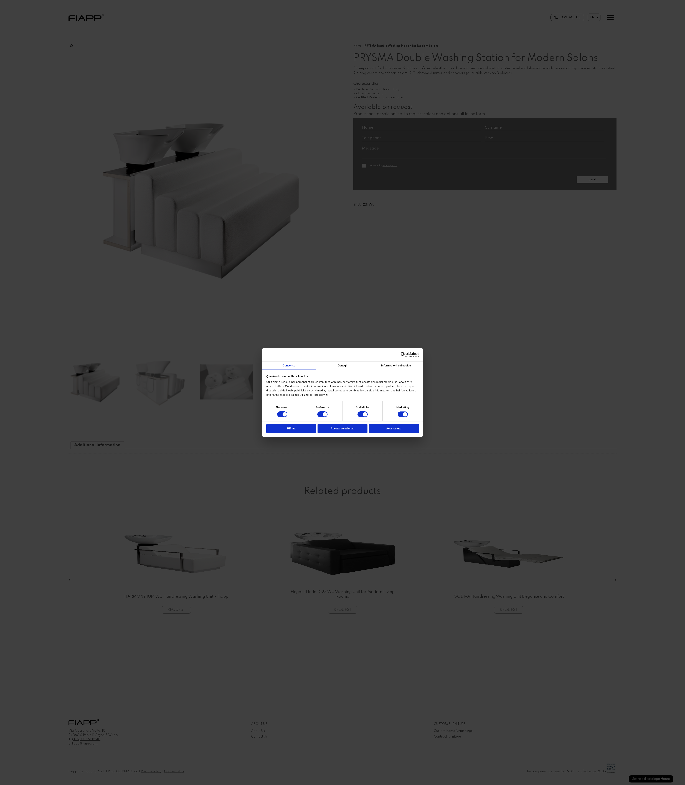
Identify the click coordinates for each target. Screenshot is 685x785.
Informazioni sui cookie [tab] (396, 365)
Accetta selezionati (342, 428)
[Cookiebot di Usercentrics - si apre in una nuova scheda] (403, 354)
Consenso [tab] (289, 365)
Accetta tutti (393, 428)
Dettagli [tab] (342, 365)
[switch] (322, 414)
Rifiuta (291, 428)
